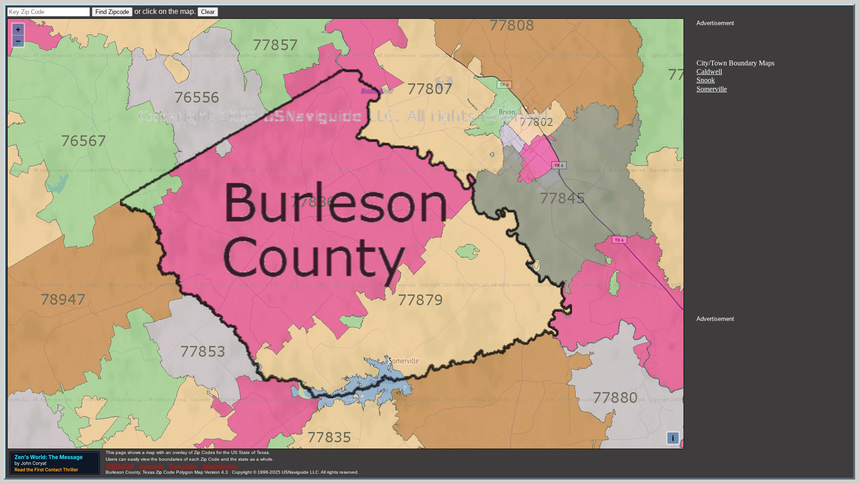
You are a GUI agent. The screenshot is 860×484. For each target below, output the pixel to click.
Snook (706, 80)
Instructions (151, 465)
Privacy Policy (183, 465)
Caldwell (709, 71)
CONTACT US (120, 465)
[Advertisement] (775, 38)
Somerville (712, 89)
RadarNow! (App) (220, 465)
